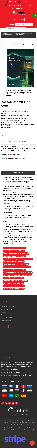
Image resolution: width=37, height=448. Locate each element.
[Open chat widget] (32, 443)
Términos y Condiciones (8, 307)
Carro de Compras (6, 309)
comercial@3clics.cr (25, 1)
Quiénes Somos (6, 320)
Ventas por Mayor (6, 317)
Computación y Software (20, 33)
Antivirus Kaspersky (19, 34)
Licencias (29, 33)
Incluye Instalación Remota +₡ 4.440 (14, 158)
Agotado (4, 135)
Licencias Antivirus (8, 34)
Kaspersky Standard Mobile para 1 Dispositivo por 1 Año (19, 45)
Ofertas (3, 312)
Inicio (11, 33)
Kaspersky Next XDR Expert (9, 43)
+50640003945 (13, 1)
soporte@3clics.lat (27, 5)
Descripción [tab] (18, 172)
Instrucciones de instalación (9, 315)
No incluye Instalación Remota (12, 154)
